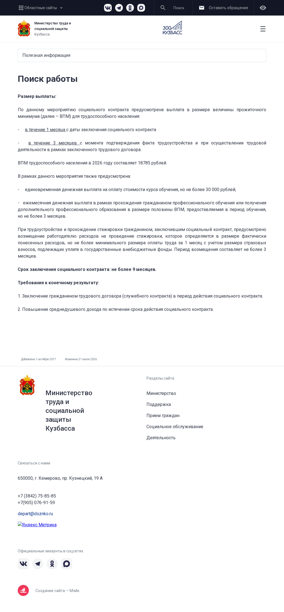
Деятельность (161, 437)
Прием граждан (162, 415)
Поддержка (158, 404)
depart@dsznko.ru (35, 513)
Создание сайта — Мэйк (57, 590)
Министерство (161, 393)
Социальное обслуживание (174, 426)
